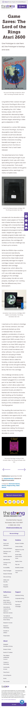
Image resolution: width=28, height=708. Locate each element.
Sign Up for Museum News (14, 495)
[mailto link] (26, 228)
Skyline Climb (18, 561)
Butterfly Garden (19, 567)
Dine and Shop (7, 577)
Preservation (6, 635)
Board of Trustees (7, 652)
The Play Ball (18, 601)
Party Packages (7, 570)
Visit (5, 540)
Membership (6, 559)
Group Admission (7, 548)
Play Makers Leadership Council (6, 657)
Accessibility (6, 567)
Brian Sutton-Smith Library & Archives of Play (7, 602)
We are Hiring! (14, 533)
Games (4, 485)
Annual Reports (7, 675)
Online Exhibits (19, 546)
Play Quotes (6, 681)
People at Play (11, 485)
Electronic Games (14, 484)
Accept (14, 704)
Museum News (7, 649)
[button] (26, 687)
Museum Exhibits (19, 543)
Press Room (6, 672)
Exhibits (18, 540)
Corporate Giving (19, 598)
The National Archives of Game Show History (8, 617)
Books (4, 678)
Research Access (7, 622)
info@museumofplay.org (14, 528)
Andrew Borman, (9, 478)
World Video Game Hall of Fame (18, 556)
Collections (7, 592)
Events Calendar (7, 556)
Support (18, 592)
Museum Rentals (7, 573)
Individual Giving (19, 595)
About (5, 641)
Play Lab (17, 564)
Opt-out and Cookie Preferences (8, 699)
